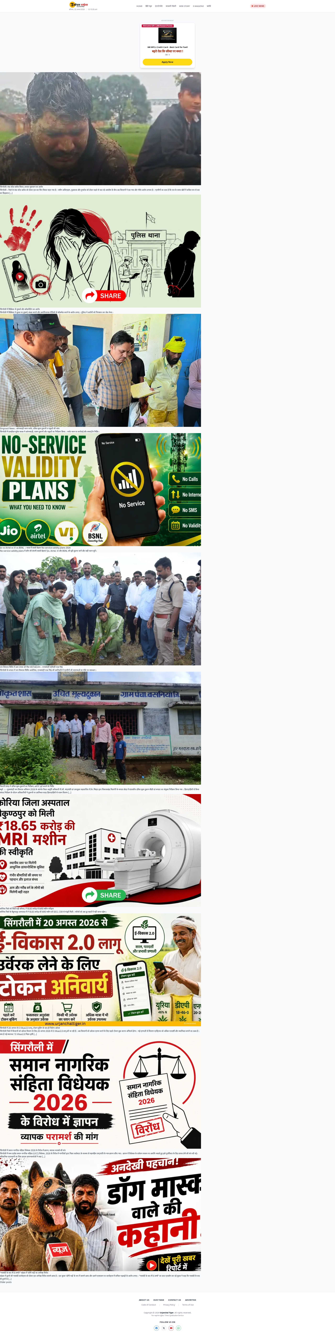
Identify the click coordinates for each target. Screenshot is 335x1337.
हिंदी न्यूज (149, 6)
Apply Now (167, 62)
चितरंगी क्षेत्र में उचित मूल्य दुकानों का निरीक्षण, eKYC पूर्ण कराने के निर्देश (27, 786)
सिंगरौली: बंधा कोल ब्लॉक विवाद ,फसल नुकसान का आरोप (21, 186)
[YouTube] (171, 1328)
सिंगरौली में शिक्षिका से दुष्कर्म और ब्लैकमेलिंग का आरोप (20, 309)
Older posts (6, 1282)
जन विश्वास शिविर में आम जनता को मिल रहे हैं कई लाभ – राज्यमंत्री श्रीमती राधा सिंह (31, 666)
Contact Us (174, 1300)
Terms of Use (188, 1305)
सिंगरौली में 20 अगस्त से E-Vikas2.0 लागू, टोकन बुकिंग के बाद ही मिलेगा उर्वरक (30, 1027)
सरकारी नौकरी (171, 6)
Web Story (184, 6)
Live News (259, 6)
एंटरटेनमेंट (159, 6)
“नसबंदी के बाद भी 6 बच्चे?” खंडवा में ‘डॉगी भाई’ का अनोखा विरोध (24, 1272)
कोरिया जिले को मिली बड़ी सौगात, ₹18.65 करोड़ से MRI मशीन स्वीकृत (27, 908)
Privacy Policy (169, 1305)
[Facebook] (156, 1328)
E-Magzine (198, 6)
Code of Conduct (148, 1305)
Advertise (190, 1300)
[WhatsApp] (178, 1328)
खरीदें (209, 6)
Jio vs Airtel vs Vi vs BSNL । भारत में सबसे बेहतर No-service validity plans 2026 (35, 547)
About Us (144, 1300)
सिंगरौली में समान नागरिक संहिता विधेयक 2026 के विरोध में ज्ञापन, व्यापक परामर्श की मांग (33, 1150)
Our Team (158, 1300)
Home (139, 6)
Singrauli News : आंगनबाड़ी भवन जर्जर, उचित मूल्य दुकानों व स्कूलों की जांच (29, 428)
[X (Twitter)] (163, 1328)
